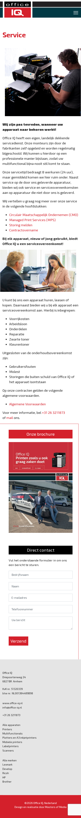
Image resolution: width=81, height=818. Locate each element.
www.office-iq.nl (12, 703)
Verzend (18, 640)
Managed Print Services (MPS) (32, 220)
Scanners (8, 750)
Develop (7, 768)
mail (9, 418)
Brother (6, 781)
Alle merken (9, 760)
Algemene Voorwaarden (27, 404)
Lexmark (7, 764)
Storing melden (20, 225)
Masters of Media (55, 807)
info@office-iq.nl (12, 707)
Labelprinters (10, 746)
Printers (7, 729)
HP (4, 777)
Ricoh (5, 773)
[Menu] (75, 12)
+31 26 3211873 (53, 412)
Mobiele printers (12, 742)
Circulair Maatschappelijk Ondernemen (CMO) (43, 215)
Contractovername (23, 230)
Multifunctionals (12, 733)
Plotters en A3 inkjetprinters (19, 737)
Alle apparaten (11, 724)
